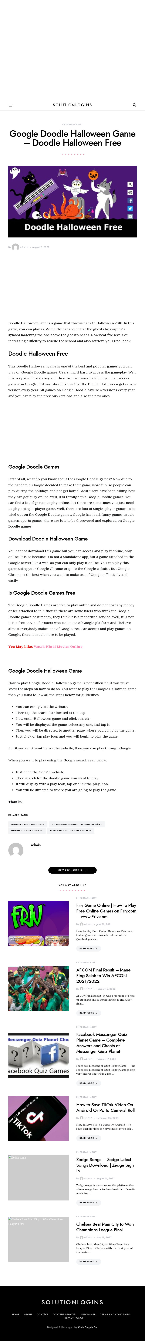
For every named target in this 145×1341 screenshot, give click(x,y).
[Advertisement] (72, 50)
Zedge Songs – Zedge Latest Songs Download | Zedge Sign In (105, 1165)
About (28, 1314)
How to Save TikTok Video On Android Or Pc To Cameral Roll (105, 1107)
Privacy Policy (74, 1317)
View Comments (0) (70, 870)
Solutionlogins (72, 105)
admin (24, 247)
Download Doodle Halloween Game (77, 824)
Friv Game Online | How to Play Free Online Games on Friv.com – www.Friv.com (106, 911)
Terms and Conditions (115, 1314)
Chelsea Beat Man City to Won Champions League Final (105, 1227)
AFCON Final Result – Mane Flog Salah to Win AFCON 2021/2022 (103, 975)
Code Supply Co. (88, 1327)
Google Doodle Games (27, 830)
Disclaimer (88, 1314)
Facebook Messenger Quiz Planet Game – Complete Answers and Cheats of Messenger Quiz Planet (101, 1042)
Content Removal (65, 1314)
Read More (86, 948)
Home (16, 1314)
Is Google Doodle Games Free (70, 830)
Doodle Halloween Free (27, 824)
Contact (42, 1314)
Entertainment (72, 124)
